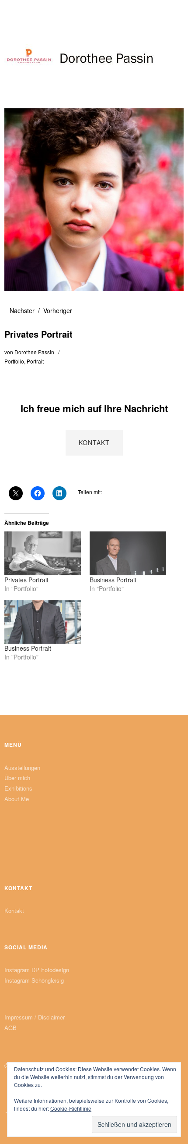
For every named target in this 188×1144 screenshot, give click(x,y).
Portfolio (14, 361)
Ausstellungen (22, 767)
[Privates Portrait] (42, 553)
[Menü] (15, 11)
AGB (10, 1027)
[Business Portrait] (128, 553)
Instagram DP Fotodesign (36, 970)
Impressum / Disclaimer (34, 1017)
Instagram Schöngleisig (34, 980)
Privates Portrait (26, 579)
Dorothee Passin (34, 352)
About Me (16, 799)
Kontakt (14, 910)
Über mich (17, 777)
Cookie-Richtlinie (70, 1108)
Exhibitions (18, 788)
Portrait (35, 361)
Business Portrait (113, 579)
